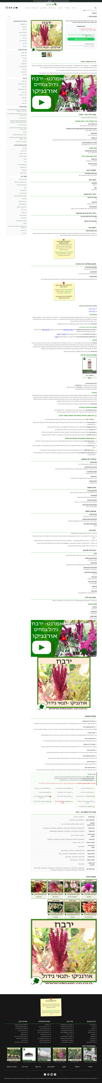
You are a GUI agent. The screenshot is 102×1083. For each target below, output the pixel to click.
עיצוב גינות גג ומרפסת (21, 207)
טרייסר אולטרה (92, 311)
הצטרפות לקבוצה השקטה (81, 39)
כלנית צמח (92, 1040)
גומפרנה (88, 897)
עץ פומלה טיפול (23, 190)
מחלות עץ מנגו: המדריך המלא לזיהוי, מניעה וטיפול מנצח (14, 1028)
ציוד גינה (74, 8)
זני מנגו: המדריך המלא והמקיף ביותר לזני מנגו (16, 1042)
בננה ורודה (24, 86)
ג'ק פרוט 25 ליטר (22, 118)
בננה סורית (24, 97)
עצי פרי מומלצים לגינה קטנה (20, 182)
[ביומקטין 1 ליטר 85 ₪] (89, 364)
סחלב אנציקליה (23, 167)
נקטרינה (24, 132)
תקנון (64, 1066)
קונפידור (64, 334)
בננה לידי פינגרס (22, 95)
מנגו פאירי (24, 69)
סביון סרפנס (92, 1038)
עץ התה (93, 1026)
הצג (88, 16)
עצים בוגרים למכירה (22, 1030)
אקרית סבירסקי (23, 193)
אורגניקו (95, 10)
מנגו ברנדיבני (23, 55)
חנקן (25, 187)
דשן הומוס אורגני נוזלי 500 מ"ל (65, 1038)
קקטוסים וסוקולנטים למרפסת (20, 196)
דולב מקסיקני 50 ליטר (45, 1040)
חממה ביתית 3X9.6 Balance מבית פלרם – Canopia (60, 1025)
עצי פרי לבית (24, 1032)
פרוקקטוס (93, 1036)
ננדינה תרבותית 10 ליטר (44, 1026)
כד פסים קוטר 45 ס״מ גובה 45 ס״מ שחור (40, 1032)
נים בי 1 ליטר (69, 1034)
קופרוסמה (93, 1034)
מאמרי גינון (43, 8)
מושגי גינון (51, 1066)
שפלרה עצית (92, 1025)
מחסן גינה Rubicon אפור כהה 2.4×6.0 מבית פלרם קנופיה (59, 1030)
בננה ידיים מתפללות (22, 89)
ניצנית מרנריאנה (91, 1032)
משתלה (67, 8)
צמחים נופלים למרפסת (21, 1038)
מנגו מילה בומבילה (22, 32)
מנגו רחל (24, 46)
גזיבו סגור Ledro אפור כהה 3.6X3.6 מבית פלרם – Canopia (59, 1042)
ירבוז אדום (55, 897)
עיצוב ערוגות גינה (22, 179)
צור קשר (27, 8)
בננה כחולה (24, 92)
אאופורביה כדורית (22, 156)
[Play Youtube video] (64, 93)
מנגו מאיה (24, 61)
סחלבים (24, 223)
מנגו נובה (24, 38)
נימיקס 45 (24, 198)
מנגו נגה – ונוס (23, 35)
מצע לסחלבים (23, 1034)
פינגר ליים (24, 233)
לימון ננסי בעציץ (23, 215)
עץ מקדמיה (47, 1025)
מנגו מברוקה (23, 63)
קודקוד (58, 334)
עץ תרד (72, 917)
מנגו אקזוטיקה (23, 24)
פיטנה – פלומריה (22, 153)
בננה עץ (24, 100)
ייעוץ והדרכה (34, 8)
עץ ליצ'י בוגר (23, 209)
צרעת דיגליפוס (92, 308)
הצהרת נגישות (12, 1066)
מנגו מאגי (24, 29)
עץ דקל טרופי (23, 218)
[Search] (95, 8)
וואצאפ (50, 1)
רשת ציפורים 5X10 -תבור (20, 141)
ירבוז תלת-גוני (89, 917)
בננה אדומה (23, 81)
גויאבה (25, 159)
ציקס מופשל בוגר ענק (45, 1028)
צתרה (25, 162)
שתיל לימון (24, 1040)
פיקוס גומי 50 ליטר (22, 125)
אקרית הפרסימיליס (22, 201)
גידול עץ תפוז (23, 230)
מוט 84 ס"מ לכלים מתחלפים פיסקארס (63, 1026)
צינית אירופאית (92, 1030)
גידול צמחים (52, 8)
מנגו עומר (93, 1028)
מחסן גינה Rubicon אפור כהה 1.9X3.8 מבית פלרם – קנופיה (16, 114)
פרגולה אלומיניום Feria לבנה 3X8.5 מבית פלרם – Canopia (17, 138)
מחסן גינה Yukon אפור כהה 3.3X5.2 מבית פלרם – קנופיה (59, 1040)
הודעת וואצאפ (63, 252)
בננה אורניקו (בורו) (22, 84)
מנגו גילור (24, 58)
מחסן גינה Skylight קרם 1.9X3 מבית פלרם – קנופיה (60, 1032)
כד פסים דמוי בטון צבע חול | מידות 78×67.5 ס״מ (38, 1038)
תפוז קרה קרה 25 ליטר (44, 1042)
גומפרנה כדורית (72, 897)
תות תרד (55, 917)
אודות (90, 1066)
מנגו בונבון (24, 27)
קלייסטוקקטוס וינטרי (22, 164)
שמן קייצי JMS (45, 329)
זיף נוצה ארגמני (23, 173)
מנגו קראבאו (23, 72)
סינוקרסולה (24, 170)
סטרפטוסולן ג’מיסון (91, 1042)
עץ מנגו (60, 8)
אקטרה (56, 337)
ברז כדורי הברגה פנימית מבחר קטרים (64, 1028)
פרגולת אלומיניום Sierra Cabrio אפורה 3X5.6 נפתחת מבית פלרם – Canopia (18, 121)
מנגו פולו (24, 43)
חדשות (77, 1066)
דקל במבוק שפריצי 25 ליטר (43, 1030)
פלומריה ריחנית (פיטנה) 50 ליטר (19, 134)
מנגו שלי (24, 74)
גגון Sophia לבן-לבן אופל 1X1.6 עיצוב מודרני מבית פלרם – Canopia (16, 110)
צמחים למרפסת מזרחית (21, 185)
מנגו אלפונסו (23, 52)
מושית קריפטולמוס (68, 329)
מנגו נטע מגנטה (23, 40)
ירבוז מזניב (39, 897)
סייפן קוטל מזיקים (22, 204)
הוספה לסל (89, 372)
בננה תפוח (24, 103)
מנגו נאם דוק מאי (22, 66)
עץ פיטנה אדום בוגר (45, 1036)
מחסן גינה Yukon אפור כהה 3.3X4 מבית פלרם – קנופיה (17, 128)
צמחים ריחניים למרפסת (21, 220)
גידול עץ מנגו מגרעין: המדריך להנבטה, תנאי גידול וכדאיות (17, 227)
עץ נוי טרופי (23, 212)
